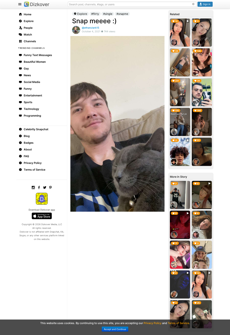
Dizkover (39, 4)
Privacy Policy (33, 163)
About (28, 149)
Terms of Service (34, 169)
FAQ (26, 156)
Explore (81, 13)
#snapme (122, 13)
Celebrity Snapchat (36, 129)
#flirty (95, 13)
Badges (29, 142)
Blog (27, 136)
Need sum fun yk (179, 114)
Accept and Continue (115, 329)
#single (107, 13)
